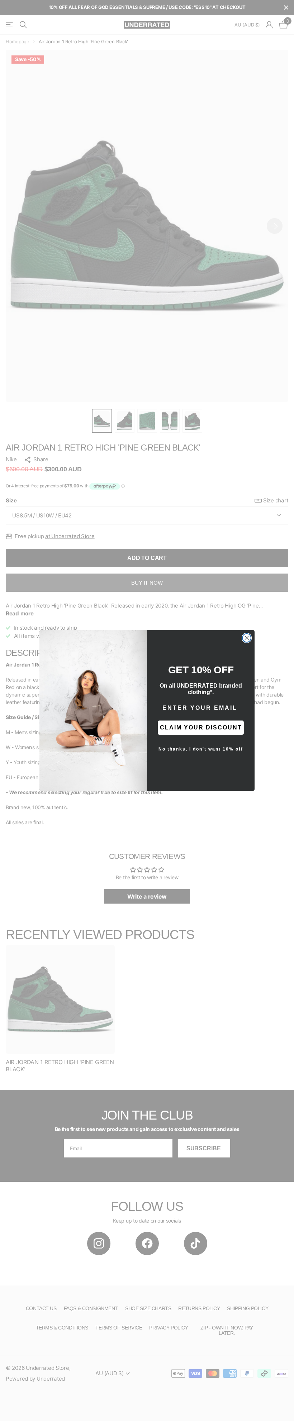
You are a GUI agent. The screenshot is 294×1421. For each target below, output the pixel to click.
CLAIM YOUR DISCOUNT (201, 727)
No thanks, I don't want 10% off (200, 749)
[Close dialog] (246, 638)
